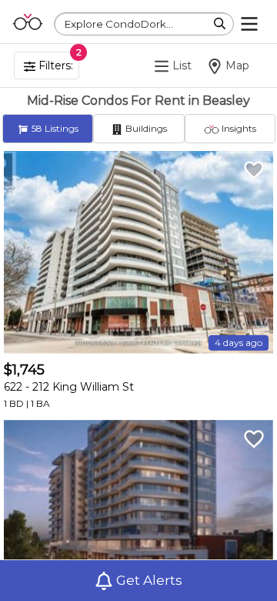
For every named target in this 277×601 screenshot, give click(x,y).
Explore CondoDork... (119, 24)
